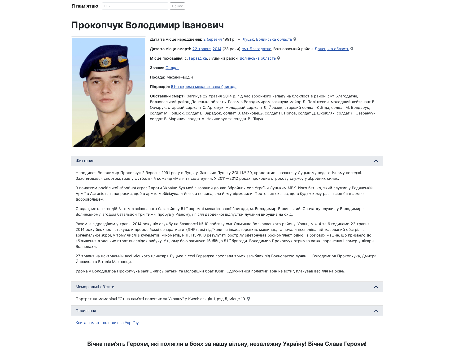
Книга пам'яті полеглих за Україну (107, 322)
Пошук (177, 6)
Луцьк (248, 39)
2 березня (212, 39)
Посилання (86, 310)
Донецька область (332, 48)
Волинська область (274, 39)
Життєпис (85, 160)
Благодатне (260, 48)
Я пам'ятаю (85, 6)
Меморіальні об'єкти (95, 286)
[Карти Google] (294, 39)
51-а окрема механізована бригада (203, 86)
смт (246, 48)
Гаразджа (198, 58)
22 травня (201, 48)
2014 (217, 48)
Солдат (172, 67)
